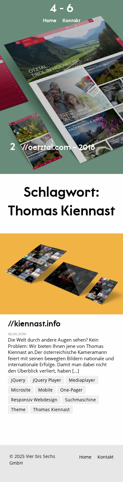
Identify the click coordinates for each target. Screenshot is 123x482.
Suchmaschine (80, 400)
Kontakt (71, 20)
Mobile (45, 390)
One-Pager (71, 390)
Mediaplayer (82, 380)
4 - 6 (61, 8)
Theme (18, 409)
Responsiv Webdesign (34, 400)
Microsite (21, 390)
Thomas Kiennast (51, 409)
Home (49, 20)
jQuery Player (47, 380)
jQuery (18, 380)
